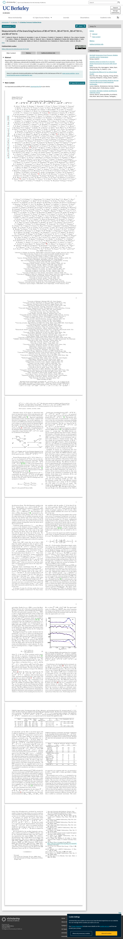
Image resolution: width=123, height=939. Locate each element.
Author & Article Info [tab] (48, 53)
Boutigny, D (22, 37)
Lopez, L (10, 39)
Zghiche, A (67, 37)
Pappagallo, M (25, 39)
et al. (3, 42)
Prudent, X (51, 37)
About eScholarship (15, 18)
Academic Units (105, 18)
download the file (36, 86)
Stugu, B (38, 39)
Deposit (115, 7)
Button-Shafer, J (75, 39)
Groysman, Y (13, 41)
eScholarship (5, 22)
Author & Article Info (96, 44)
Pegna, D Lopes (64, 41)
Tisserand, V (59, 37)
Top (119, 913)
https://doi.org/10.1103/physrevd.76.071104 (15, 49)
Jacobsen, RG (22, 41)
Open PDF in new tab (78, 83)
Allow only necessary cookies (81, 933)
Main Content (9, 83)
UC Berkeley (6, 13)
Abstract (8, 57)
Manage (115, 11)
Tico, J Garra (75, 37)
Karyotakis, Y (30, 37)
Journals (66, 18)
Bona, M (15, 37)
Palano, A (17, 39)
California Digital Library (8, 926)
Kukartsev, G (55, 41)
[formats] (14, 26)
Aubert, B (9, 37)
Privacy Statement (76, 926)
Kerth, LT (36, 41)
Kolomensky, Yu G (45, 41)
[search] (118, 2)
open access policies (68, 73)
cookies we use (104, 926)
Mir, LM (78, 41)
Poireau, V (44, 37)
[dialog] (94, 925)
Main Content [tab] (11, 53)
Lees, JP (37, 37)
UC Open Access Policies (41, 18)
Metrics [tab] (28, 53)
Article (92, 31)
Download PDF (7, 26)
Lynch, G (72, 41)
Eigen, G (32, 39)
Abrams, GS (49, 39)
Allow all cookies (106, 933)
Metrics (92, 41)
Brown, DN (65, 39)
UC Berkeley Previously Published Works (30, 22)
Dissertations (84, 18)
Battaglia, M (58, 39)
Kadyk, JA (30, 41)
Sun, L (44, 39)
